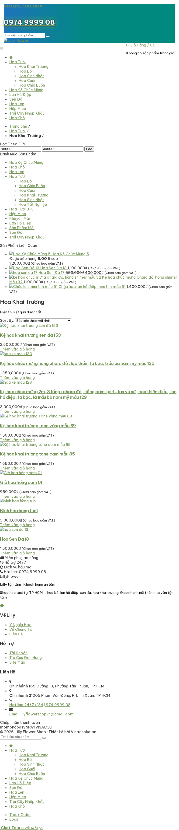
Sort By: (7, 320)
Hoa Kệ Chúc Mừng (26, 162)
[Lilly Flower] (16, 40)
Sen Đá (15, 232)
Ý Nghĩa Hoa (20, 624)
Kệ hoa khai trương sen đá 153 (30, 335)
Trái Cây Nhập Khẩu (27, 237)
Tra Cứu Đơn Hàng (25, 657)
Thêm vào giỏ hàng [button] (17, 349)
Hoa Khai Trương (33, 195)
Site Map (17, 662)
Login (14, 819)
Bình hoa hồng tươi (19, 510)
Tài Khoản (18, 653)
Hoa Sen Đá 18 (14, 539)
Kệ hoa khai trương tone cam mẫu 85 (37, 454)
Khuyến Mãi (19, 218)
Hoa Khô (17, 167)
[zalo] (2, 605)
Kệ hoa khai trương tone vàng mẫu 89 (38, 425)
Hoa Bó (25, 181)
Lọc (89, 149)
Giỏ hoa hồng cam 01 (21, 482)
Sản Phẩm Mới (21, 227)
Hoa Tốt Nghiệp (33, 204)
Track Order (20, 814)
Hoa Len (16, 171)
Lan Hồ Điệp (20, 223)
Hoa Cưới (27, 190)
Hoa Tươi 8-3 (21, 209)
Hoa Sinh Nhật (31, 199)
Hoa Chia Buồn (32, 185)
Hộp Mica (17, 213)
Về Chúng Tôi (21, 629)
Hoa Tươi (17, 131)
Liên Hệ (16, 634)
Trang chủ (18, 126)
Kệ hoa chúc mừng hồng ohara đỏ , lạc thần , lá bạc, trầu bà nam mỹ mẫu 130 (77, 363)
